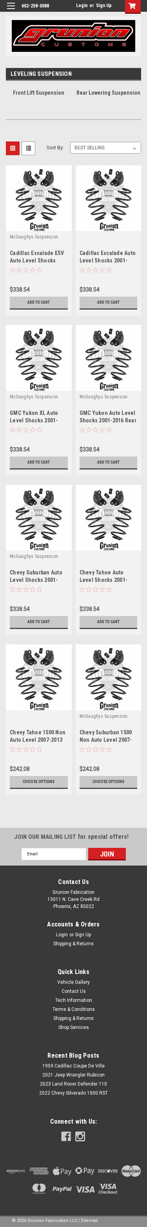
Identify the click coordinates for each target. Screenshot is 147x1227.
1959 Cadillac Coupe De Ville (73, 1066)
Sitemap (89, 1220)
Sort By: (55, 147)
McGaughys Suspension (34, 237)
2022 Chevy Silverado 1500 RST (73, 1093)
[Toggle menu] (11, 11)
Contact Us (74, 991)
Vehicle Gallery (73, 982)
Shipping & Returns (73, 943)
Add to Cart (38, 302)
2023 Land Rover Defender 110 (73, 1084)
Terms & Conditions (74, 1009)
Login (81, 5)
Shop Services (73, 1027)
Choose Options (38, 781)
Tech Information (73, 1000)
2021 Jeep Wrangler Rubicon (73, 1075)
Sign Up (104, 5)
